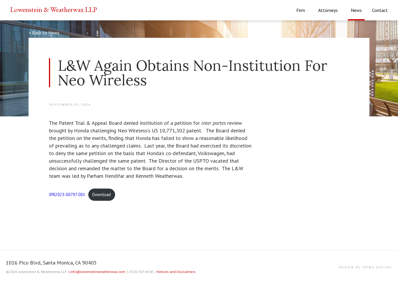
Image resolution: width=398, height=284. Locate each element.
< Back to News (44, 33)
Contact (380, 10)
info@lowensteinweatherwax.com (96, 271)
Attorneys (328, 10)
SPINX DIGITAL (377, 267)
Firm (300, 10)
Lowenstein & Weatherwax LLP (53, 9)
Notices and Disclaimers (176, 271)
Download (101, 194)
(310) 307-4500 (140, 271)
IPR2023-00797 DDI (67, 194)
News (356, 10)
